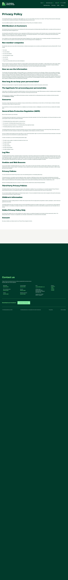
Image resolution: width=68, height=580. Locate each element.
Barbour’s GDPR (20, 74)
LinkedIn (52, 289)
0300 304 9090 (22, 294)
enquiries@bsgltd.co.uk (40, 286)
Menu (62, 5)
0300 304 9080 (5, 294)
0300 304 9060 (22, 290)
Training (53, 5)
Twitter (52, 287)
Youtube (52, 290)
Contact (56, 2)
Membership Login (49, 2)
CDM (58, 5)
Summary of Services (24, 302)
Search (42, 2)
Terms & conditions (63, 309)
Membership (47, 5)
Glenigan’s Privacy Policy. (11, 74)
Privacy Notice (51, 309)
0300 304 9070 (5, 286)
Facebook (53, 286)
